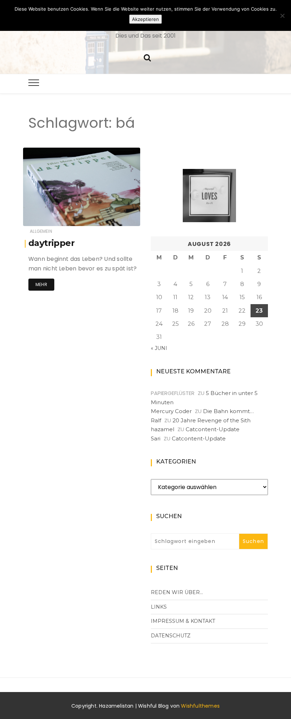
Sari (155, 438)
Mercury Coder (171, 411)
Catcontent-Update (213, 429)
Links (159, 607)
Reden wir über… (177, 592)
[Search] (147, 56)
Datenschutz (171, 635)
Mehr (41, 284)
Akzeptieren (145, 19)
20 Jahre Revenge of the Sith (211, 420)
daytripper (51, 243)
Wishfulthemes (200, 705)
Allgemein (41, 231)
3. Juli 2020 (119, 216)
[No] (282, 15)
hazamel (54, 216)
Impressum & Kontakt (183, 621)
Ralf (156, 420)
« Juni (159, 348)
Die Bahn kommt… (228, 411)
